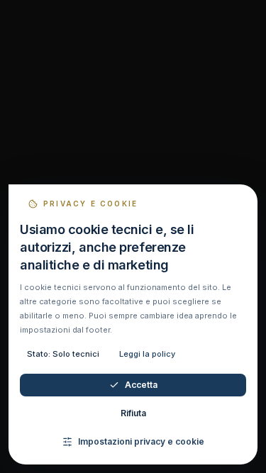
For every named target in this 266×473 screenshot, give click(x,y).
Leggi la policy (147, 354)
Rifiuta (133, 413)
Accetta (141, 384)
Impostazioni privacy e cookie (141, 441)
